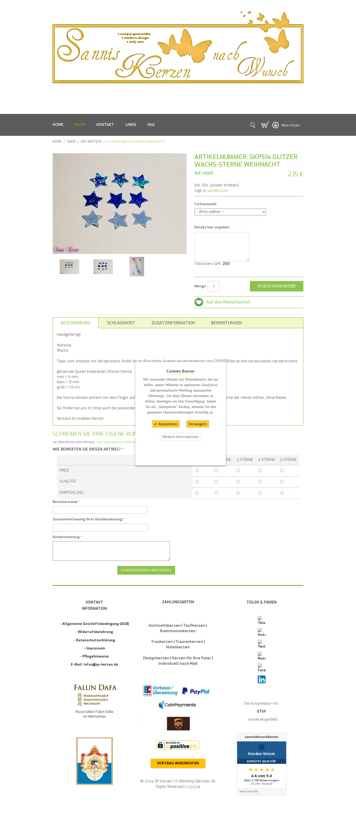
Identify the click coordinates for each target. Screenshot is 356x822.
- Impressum (94, 648)
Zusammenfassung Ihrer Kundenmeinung (87, 519)
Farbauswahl (205, 204)
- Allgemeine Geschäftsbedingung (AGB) (94, 624)
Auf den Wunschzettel (228, 302)
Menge (200, 286)
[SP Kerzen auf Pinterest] (262, 656)
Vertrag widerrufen (178, 763)
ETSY (261, 711)
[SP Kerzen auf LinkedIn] (262, 679)
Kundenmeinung (66, 537)
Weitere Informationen (180, 437)
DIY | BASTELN (91, 141)
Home (57, 141)
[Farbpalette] (137, 267)
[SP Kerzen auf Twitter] (262, 644)
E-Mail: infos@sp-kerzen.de (94, 664)
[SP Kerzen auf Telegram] (262, 620)
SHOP (80, 125)
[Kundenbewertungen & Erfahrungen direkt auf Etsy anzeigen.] (261, 764)
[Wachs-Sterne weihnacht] (69, 267)
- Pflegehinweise (94, 656)
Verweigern (197, 424)
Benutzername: (65, 502)
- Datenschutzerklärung (94, 640)
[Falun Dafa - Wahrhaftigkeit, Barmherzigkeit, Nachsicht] (94, 702)
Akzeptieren (167, 424)
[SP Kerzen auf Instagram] (262, 632)
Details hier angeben (211, 227)
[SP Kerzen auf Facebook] (262, 668)
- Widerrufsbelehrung (94, 632)
